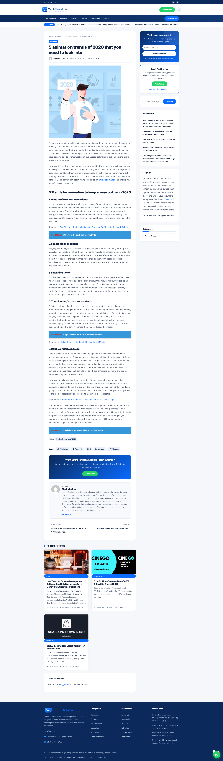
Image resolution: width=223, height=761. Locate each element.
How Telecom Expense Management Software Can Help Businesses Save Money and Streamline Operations (81, 24)
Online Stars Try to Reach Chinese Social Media (83, 342)
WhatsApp (64, 449)
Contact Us (126, 719)
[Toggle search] (178, 9)
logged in (64, 684)
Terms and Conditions (85, 757)
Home (51, 36)
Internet (84, 18)
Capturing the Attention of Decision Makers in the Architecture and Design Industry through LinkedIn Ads (159, 159)
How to (74, 18)
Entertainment (96, 724)
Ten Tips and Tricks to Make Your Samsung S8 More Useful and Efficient (94, 227)
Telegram (115, 449)
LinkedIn (101, 449)
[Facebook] (173, 2)
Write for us (172, 18)
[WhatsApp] (177, 2)
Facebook (78, 449)
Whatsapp (167, 10)
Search (170, 101)
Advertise (125, 728)
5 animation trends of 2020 (66, 439)
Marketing (95, 18)
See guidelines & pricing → (159, 89)
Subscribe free (159, 53)
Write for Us (126, 724)
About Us (125, 715)
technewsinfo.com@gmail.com (59, 737)
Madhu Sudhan (59, 58)
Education (95, 732)
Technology (51, 18)
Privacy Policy (126, 732)
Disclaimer (125, 737)
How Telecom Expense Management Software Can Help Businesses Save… (165, 718)
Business (63, 18)
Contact (106, 18)
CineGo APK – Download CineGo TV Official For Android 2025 (154, 24)
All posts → (66, 514)
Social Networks (97, 737)
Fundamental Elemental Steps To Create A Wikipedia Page (87, 399)
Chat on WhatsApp (54, 742)
